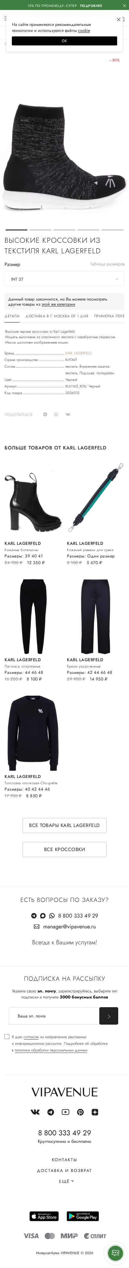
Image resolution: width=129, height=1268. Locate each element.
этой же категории (58, 304)
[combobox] (64, 278)
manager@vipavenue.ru (69, 926)
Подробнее (91, 5)
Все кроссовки (64, 849)
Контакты (64, 1160)
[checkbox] (56, 1044)
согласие (31, 1037)
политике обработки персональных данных (51, 1050)
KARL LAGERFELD (78, 353)
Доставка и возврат (64, 1171)
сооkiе (84, 30)
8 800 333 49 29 (78, 915)
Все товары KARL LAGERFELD (64, 825)
